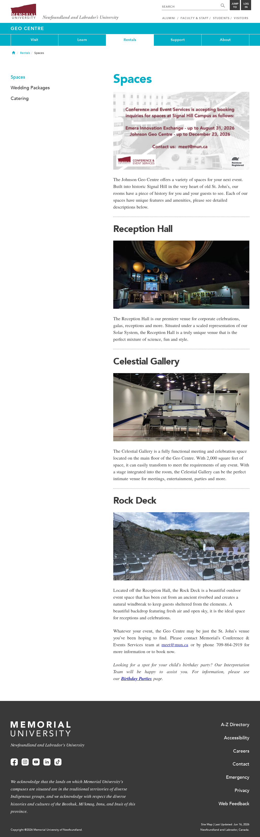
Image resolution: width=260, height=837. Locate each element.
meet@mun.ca (174, 644)
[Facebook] (14, 762)
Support (178, 40)
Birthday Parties (136, 678)
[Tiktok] (57, 762)
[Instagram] (25, 762)
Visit (34, 40)
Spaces (18, 77)
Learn (82, 40)
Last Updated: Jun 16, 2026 (232, 824)
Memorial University (65, 12)
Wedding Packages (30, 88)
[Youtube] (36, 762)
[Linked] (47, 762)
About (225, 40)
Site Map (207, 824)
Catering (20, 98)
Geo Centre (27, 28)
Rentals (130, 40)
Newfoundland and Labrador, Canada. (224, 829)
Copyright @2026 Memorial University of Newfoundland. (47, 829)
